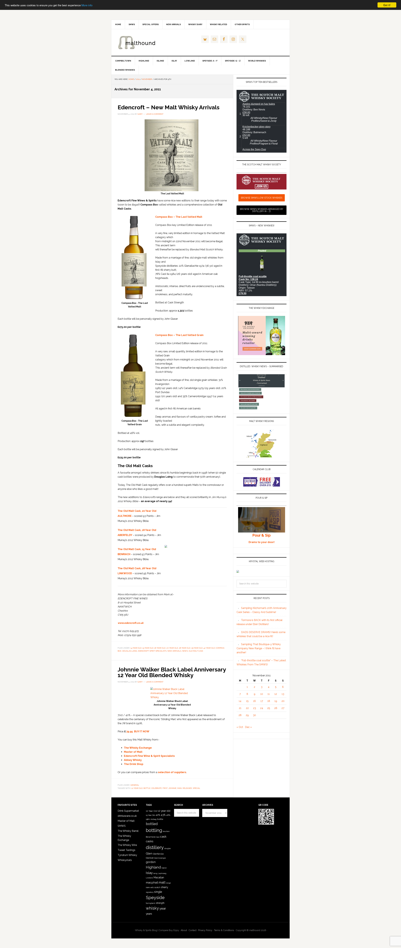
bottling (154, 830)
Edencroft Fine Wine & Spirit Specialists (149, 755)
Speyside (155, 897)
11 (269, 693)
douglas (167, 848)
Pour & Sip (261, 535)
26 (275, 708)
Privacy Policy (205, 930)
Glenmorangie (160, 858)
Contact (192, 930)
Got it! (387, 5)
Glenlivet (150, 858)
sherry (164, 887)
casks (149, 841)
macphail (152, 882)
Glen (149, 853)
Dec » (248, 727)
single (158, 891)
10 (261, 693)
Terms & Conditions (224, 930)
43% (163, 814)
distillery (155, 847)
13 (283, 693)
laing (155, 873)
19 (275, 701)
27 (282, 708)
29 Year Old (197, 648)
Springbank (150, 903)
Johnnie (172, 788)
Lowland (149, 878)
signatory (150, 892)
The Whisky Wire (127, 845)
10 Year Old (151, 811)
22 (247, 708)
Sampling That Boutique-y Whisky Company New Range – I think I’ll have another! (259, 648)
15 (247, 701)
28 (240, 715)
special (196, 788)
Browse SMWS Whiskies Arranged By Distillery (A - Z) (261, 210)
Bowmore (150, 837)
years (149, 913)
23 (254, 708)
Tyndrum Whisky (127, 855)
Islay (149, 873)
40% (158, 815)
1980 (148, 819)
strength (160, 903)
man (179, 788)
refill (152, 888)
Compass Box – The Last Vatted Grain (179, 335)
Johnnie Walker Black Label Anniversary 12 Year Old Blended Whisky (172, 672)
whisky (152, 908)
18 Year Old (159, 648)
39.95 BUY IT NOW (137, 731)
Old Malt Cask (196, 651)
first (165, 788)
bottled (152, 824)
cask (163, 836)
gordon (151, 862)
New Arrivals (174, 651)
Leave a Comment (154, 114)
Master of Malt (133, 751)
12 (275, 693)
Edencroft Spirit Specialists (152, 651)
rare (148, 887)
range (168, 883)
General (134, 785)
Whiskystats (125, 860)
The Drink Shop (133, 764)
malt (162, 882)
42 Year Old (209, 648)
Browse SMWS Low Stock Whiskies (261, 198)
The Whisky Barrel (128, 830)
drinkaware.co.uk (127, 815)
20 (282, 701)
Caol (157, 837)
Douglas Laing (129, 651)
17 (261, 701)
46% (168, 815)
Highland (153, 867)
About (184, 930)
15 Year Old (147, 648)
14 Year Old (135, 648)
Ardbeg (153, 819)
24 (261, 708)
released (187, 788)
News (185, 651)
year (162, 908)
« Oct (240, 727)
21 (240, 708)
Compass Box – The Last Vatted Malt (178, 216)
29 (247, 715)
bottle (146, 788)
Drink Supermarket (128, 810)
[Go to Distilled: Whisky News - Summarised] (261, 408)
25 (268, 708)
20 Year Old (172, 648)
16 (254, 701)
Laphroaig (162, 873)
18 (268, 701)
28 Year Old (184, 648)
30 (254, 715)
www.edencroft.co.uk (130, 622)
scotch (157, 887)
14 (240, 701)
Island (164, 868)
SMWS (122, 825)
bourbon (166, 831)
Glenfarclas (158, 853)
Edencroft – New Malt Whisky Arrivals (168, 107)
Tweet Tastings (126, 850)
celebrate (156, 788)
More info (86, 5)
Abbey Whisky (133, 760)
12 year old (137, 788)
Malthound (138, 42)
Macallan (159, 877)
